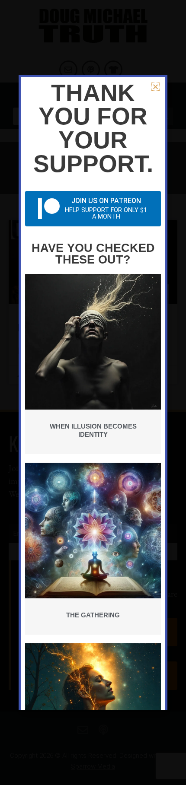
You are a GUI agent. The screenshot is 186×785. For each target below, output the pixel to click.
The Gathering (93, 615)
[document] (93, 392)
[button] (155, 86)
